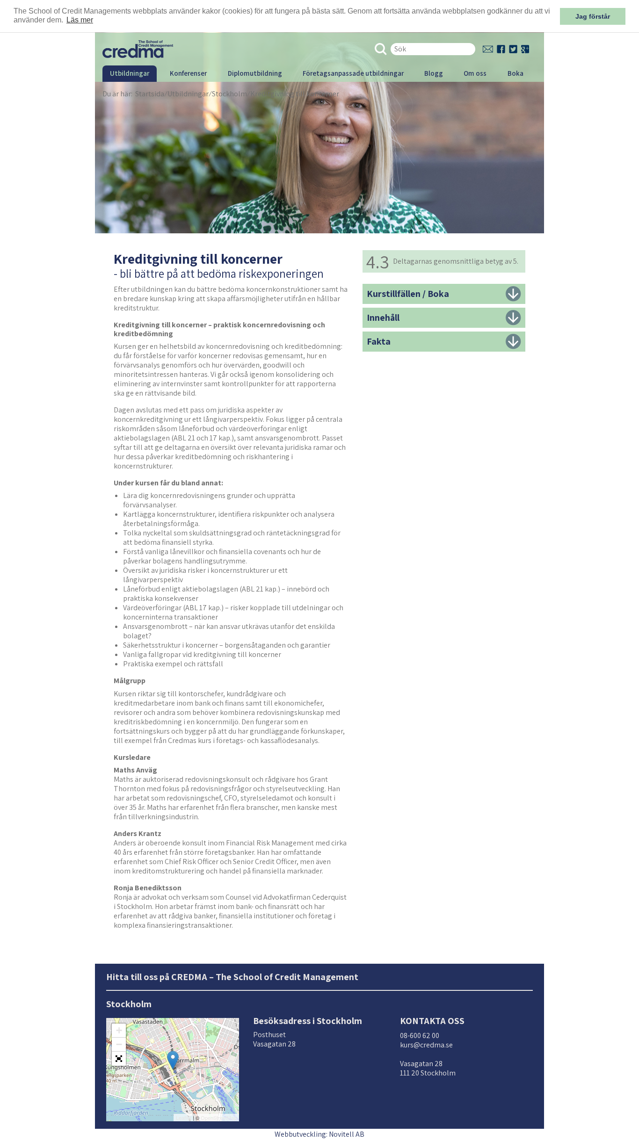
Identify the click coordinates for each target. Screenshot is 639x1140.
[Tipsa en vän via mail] (488, 49)
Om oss (475, 73)
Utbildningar (129, 73)
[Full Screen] (119, 1059)
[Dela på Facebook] (501, 49)
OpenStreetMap (219, 1117)
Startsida (149, 94)
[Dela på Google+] (525, 49)
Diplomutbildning (255, 73)
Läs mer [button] (79, 20)
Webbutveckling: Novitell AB (319, 1134)
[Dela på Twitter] (513, 49)
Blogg (433, 73)
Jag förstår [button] (592, 16)
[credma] (137, 48)
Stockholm (229, 94)
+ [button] (119, 1030)
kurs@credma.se (426, 1045)
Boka (515, 73)
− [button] (119, 1044)
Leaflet (183, 1117)
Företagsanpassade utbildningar (353, 73)
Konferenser (188, 73)
